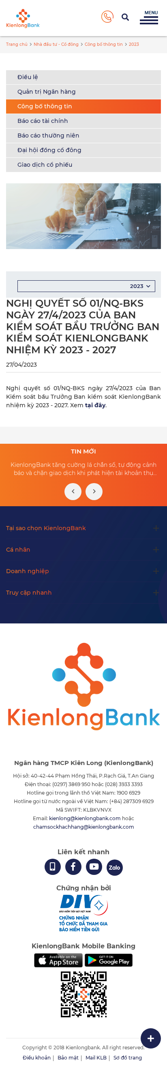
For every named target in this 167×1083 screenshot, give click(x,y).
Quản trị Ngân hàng (46, 91)
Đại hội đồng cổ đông (49, 150)
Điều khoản (37, 1058)
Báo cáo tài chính (42, 121)
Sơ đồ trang (127, 1058)
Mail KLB (96, 1058)
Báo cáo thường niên (48, 135)
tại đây (95, 405)
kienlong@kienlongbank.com (85, 818)
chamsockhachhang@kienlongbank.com (83, 827)
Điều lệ (27, 77)
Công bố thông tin (44, 106)
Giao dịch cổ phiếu (44, 164)
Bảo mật (68, 1058)
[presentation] (72, 491)
